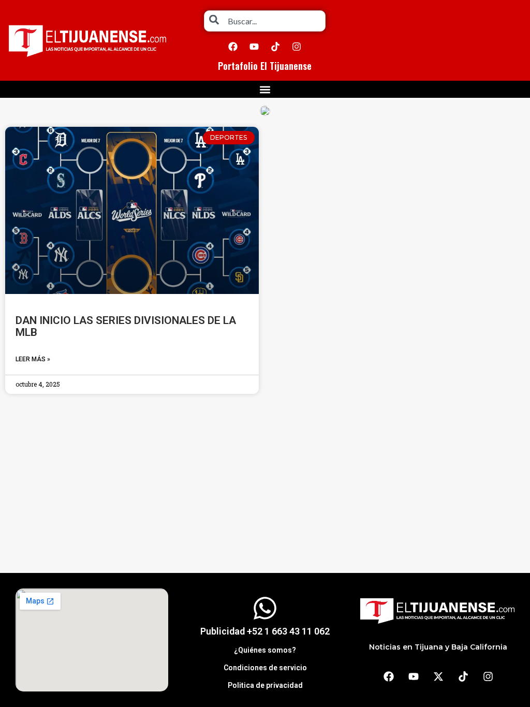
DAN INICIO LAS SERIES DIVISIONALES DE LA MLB (126, 326)
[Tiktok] (275, 46)
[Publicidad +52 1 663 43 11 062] (265, 608)
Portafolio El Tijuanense (265, 65)
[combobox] (265, 21)
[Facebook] (233, 46)
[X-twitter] (438, 676)
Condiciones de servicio (265, 668)
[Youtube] (254, 46)
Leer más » (33, 359)
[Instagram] (296, 46)
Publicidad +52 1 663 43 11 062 (265, 631)
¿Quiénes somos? (265, 650)
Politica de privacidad (265, 685)
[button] (265, 89)
